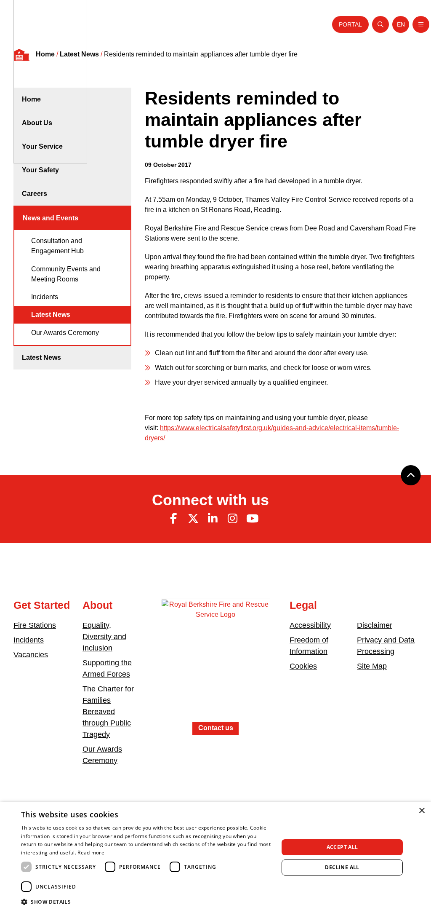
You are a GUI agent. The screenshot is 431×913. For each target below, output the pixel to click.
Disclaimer (374, 625)
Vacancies (30, 655)
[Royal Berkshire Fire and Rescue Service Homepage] (215, 659)
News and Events (50, 218)
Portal (350, 24)
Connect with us (210, 500)
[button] (146, 902)
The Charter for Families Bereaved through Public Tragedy (108, 712)
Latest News (50, 314)
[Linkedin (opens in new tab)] (213, 518)
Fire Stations (34, 625)
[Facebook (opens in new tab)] (173, 518)
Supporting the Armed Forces (107, 668)
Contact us (215, 727)
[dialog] (215, 857)
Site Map (372, 666)
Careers (34, 193)
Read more (90, 852)
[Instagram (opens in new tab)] (232, 518)
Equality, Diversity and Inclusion (104, 636)
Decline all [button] (342, 867)
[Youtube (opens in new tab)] (252, 518)
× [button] (421, 811)
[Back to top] (411, 475)
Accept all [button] (342, 847)
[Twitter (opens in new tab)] (193, 518)
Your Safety (40, 170)
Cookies (303, 666)
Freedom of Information (309, 646)
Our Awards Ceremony (65, 332)
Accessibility (310, 625)
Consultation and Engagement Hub (57, 245)
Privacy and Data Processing (386, 646)
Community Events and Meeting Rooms (66, 274)
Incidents (44, 296)
